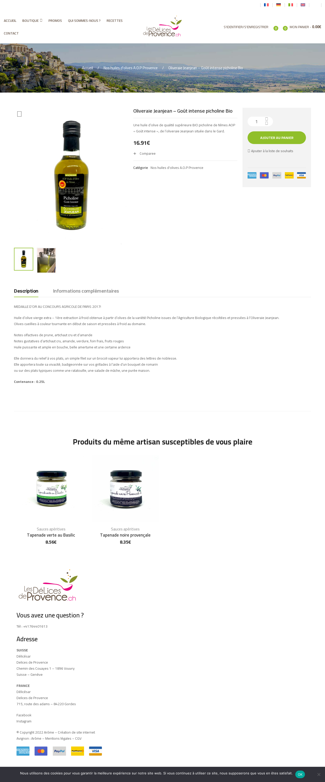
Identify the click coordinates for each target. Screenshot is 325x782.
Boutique (30, 20)
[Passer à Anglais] (303, 5)
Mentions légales (58, 738)
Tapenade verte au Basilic (51, 535)
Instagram (24, 721)
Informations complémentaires (86, 291)
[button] (19, 114)
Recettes (115, 20)
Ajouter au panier (277, 137)
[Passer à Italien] (290, 5)
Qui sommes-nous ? (84, 20)
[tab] (26, 292)
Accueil (10, 20)
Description (26, 291)
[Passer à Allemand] (278, 5)
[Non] (318, 774)
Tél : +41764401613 (32, 626)
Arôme (35, 738)
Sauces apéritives (51, 529)
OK (300, 774)
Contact (11, 33)
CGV (78, 738)
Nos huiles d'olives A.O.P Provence (131, 68)
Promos (55, 20)
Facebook (24, 715)
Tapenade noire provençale (125, 535)
